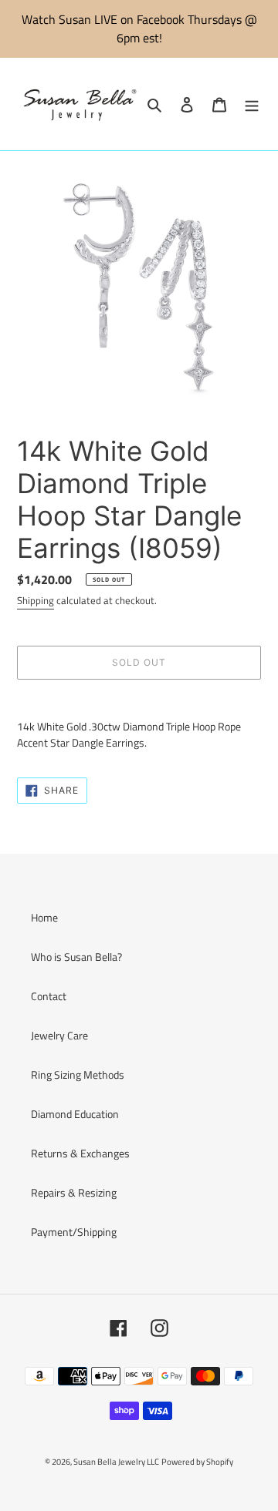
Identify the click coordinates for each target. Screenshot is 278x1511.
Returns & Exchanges (80, 1153)
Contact (48, 996)
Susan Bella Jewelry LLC (116, 1462)
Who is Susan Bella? (76, 957)
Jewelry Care (59, 1035)
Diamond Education (75, 1114)
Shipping (35, 600)
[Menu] (252, 104)
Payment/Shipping (74, 1232)
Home (44, 917)
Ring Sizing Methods (77, 1074)
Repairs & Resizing (74, 1192)
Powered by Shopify (197, 1462)
